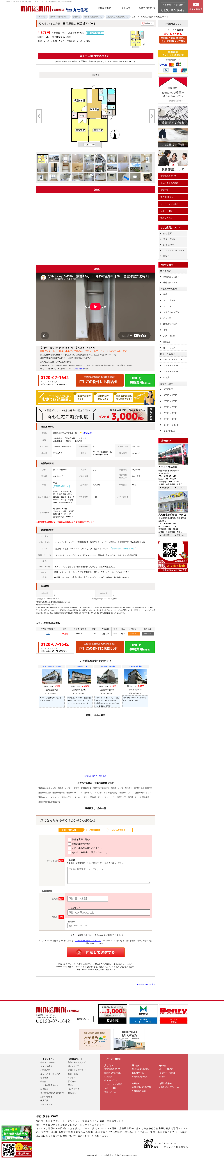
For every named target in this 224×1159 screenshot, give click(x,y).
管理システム (166, 218)
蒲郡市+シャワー (65, 788)
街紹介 (166, 256)
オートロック (169, 348)
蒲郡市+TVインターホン (72, 797)
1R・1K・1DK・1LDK (172, 360)
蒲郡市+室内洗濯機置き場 (49, 802)
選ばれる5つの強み (140, 1069)
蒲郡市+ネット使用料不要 (138, 797)
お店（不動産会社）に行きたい (87, 848)
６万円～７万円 (170, 407)
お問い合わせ (79, 368)
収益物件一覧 (138, 1073)
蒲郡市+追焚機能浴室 (82, 788)
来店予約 (44, 1100)
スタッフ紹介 (169, 239)
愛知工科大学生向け (77, 1070)
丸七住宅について (147, 8)
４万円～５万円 (170, 395)
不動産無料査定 (139, 1091)
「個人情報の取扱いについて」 (88, 941)
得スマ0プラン (166, 197)
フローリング (169, 300)
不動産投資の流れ (140, 1076)
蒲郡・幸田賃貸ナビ (77, 1062)
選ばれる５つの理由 (169, 183)
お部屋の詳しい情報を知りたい (123, 549)
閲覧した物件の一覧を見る (96, 776)
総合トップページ (48, 1062)
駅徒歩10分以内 (170, 324)
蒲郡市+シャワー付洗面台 (121, 788)
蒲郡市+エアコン (126, 793)
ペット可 (167, 318)
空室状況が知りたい (61, 486)
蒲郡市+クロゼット (143, 793)
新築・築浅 (73, 1074)
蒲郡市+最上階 (44, 793)
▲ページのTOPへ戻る (146, 984)
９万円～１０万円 (171, 425)
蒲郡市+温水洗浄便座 (143, 788)
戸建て (71, 1085)
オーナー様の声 (166, 1069)
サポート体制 (166, 211)
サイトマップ (46, 1104)
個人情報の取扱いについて (52, 1093)
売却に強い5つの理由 (141, 1087)
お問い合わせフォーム (169, 1087)
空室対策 (164, 190)
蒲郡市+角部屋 (58, 793)
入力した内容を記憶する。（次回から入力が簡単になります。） (97, 935)
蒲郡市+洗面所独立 (101, 788)
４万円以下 (168, 389)
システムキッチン (171, 312)
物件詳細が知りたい (81, 843)
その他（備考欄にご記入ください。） (90, 852)
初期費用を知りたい (95, 33)
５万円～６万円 (170, 401)
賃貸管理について (168, 176)
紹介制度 (44, 1089)
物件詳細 (147, 634)
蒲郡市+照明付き (111, 793)
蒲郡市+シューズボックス (49, 797)
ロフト (166, 330)
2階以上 (166, 342)
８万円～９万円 (170, 419)
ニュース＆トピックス (174, 250)
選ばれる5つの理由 (112, 1073)
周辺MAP (87, 433)
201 (48, 634)
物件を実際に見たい (81, 839)
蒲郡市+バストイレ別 (47, 788)
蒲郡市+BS (121, 797)
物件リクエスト (170, 282)
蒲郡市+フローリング (93, 793)
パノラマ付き (74, 1089)
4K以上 (166, 377)
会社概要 (167, 233)
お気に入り (134, 634)
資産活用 (125, 8)
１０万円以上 (169, 431)
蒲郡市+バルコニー (74, 793)
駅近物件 (72, 1081)
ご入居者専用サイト (49, 1085)
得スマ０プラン (75, 1066)
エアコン (167, 306)
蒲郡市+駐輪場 (90, 797)
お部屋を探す (104, 8)
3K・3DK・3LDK (170, 371)
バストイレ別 (169, 336)
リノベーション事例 (169, 204)
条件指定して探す (171, 276)
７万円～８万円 (170, 413)
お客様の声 (168, 244)
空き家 (162, 1076)
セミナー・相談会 (167, 1073)
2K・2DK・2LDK (170, 365)
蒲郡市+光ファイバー (106, 797)
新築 (165, 294)
